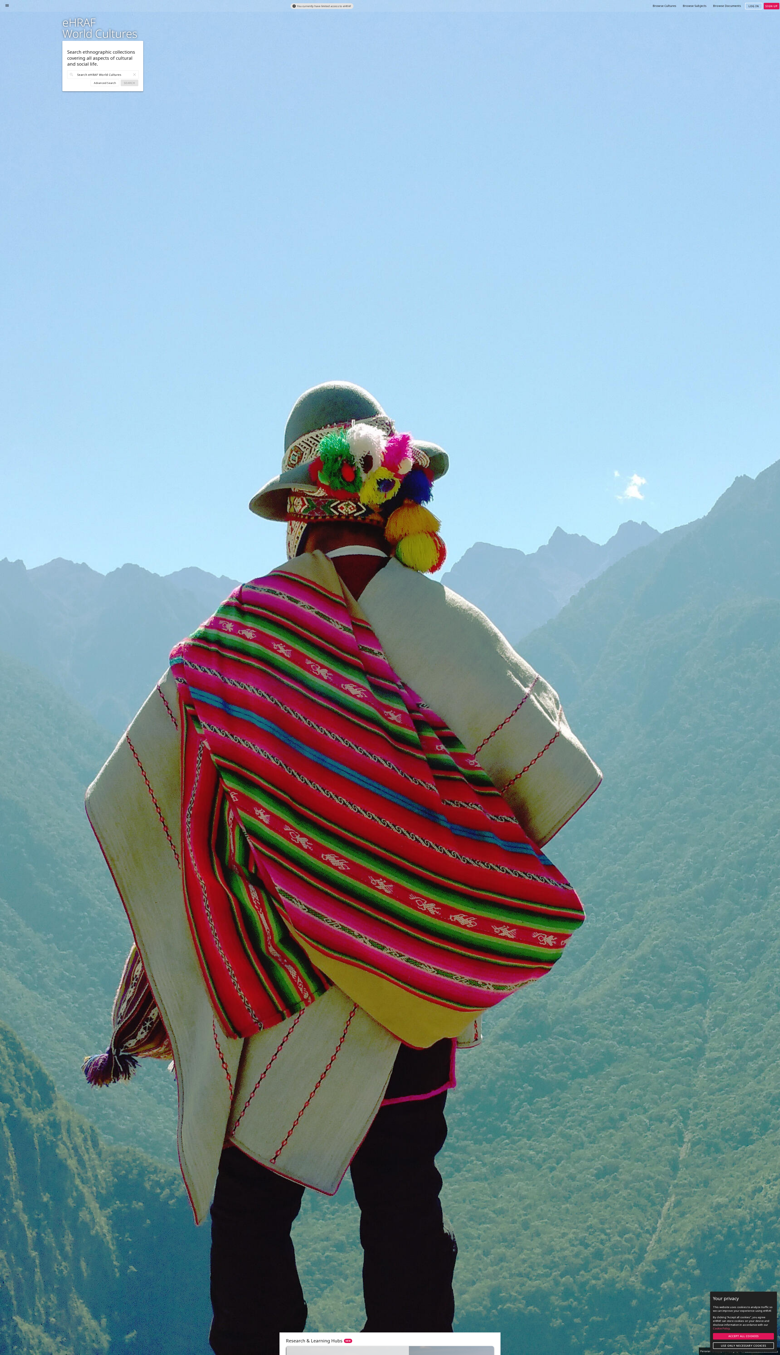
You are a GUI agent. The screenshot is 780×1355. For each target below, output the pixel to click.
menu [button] (7, 5)
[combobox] (103, 74)
